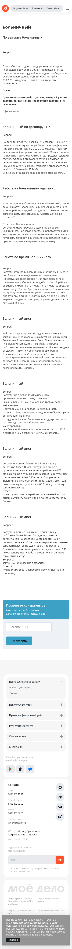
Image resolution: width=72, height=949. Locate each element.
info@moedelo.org (17, 822)
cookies (38, 919)
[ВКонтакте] (60, 807)
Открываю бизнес (20, 8)
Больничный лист (17, 318)
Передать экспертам (20, 704)
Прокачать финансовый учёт (25, 715)
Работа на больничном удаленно (29, 188)
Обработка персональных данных (48, 900)
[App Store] (20, 769)
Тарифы (13, 693)
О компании (16, 746)
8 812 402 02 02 (15, 803)
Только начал (37, 8)
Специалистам (17, 736)
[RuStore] (30, 769)
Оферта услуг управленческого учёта (21, 911)
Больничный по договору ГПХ (26, 127)
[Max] (60, 787)
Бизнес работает (53, 8)
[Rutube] (60, 816)
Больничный (13, 383)
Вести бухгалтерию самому (24, 681)
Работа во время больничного (27, 257)
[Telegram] (60, 797)
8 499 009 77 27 (15, 794)
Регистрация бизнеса (21, 725)
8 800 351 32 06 (15, 813)
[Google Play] (10, 769)
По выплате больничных (22, 37)
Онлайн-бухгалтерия (19, 687)
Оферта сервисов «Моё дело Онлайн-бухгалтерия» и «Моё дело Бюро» (20, 901)
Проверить (19, 641)
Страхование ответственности (50, 910)
